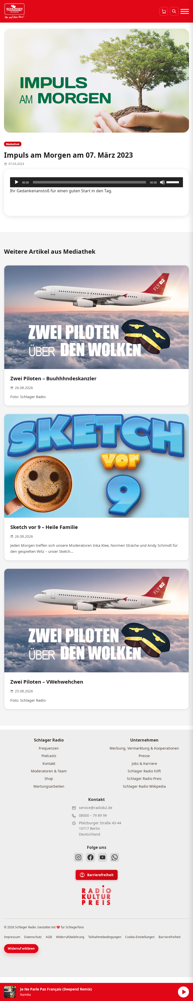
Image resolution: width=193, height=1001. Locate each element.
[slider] (173, 181)
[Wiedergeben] (16, 182)
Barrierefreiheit (100, 875)
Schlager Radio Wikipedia (144, 786)
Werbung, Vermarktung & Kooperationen (144, 748)
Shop (48, 778)
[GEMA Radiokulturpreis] (96, 895)
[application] (96, 182)
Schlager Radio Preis (144, 778)
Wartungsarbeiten (48, 786)
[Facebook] (90, 857)
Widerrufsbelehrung (70, 937)
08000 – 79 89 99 (93, 815)
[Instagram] (78, 857)
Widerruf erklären (21, 948)
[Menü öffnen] (184, 11)
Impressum (12, 937)
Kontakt (48, 763)
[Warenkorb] (163, 11)
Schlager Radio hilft (144, 771)
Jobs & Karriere (144, 763)
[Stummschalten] (162, 182)
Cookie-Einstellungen (140, 937)
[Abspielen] (183, 991)
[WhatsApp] (114, 857)
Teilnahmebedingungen (104, 937)
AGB (49, 937)
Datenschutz (33, 937)
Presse (144, 755)
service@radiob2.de (95, 807)
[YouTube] (102, 857)
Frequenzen (49, 748)
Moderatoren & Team (49, 771)
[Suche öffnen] (174, 11)
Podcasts (48, 755)
